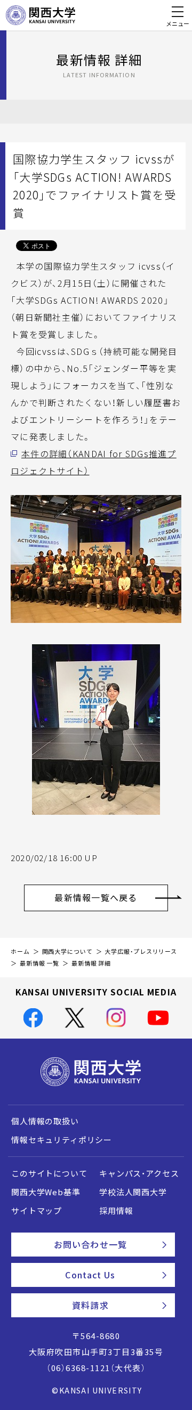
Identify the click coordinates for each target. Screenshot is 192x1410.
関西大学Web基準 (46, 1192)
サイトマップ (36, 1211)
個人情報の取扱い (45, 1121)
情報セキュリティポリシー (61, 1140)
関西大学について (67, 951)
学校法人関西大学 (133, 1192)
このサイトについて (49, 1173)
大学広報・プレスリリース (141, 951)
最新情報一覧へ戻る (96, 897)
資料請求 (90, 1305)
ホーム (20, 951)
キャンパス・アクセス (139, 1173)
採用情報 (116, 1211)
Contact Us (90, 1274)
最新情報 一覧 (39, 963)
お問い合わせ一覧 (90, 1244)
